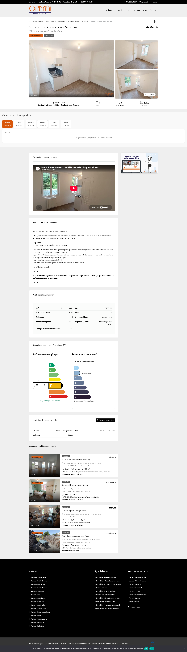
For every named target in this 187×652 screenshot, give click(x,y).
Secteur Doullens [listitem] (135, 584)
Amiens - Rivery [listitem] (36, 615)
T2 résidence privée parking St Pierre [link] (73, 510)
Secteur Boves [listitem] (134, 601)
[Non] (184, 649)
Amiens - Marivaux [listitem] (37, 622)
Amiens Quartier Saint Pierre (56, 231)
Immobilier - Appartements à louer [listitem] (108, 581)
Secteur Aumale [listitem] (134, 598)
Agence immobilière (37, 21)
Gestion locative (140, 10)
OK (146, 649)
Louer (129, 10)
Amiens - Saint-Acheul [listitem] (38, 605)
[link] (44, 465)
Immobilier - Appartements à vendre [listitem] (109, 598)
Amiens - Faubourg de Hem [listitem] (40, 612)
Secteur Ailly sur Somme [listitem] (137, 581)
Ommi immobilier (38, 231)
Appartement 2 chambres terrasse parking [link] (76, 460)
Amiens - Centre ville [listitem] (38, 584)
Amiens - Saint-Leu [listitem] (37, 591)
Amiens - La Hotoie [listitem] (37, 626)
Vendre (120, 10)
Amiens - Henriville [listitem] (37, 601)
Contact (153, 10)
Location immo (49, 21)
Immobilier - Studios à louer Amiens (78, 21)
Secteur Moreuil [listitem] (134, 591)
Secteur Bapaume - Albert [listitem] (138, 577)
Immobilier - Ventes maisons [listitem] (106, 577)
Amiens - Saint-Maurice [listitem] (39, 588)
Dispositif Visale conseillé (41, 267)
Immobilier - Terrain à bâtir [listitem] (105, 601)
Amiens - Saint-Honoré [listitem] (39, 581)
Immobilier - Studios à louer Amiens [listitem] (108, 584)
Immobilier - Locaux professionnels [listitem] (108, 605)
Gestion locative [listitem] (101, 588)
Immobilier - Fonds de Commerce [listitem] (107, 608)
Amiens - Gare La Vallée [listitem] (39, 619)
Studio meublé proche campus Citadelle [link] (75, 485)
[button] (156, 21)
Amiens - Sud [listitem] (35, 595)
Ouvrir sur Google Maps (106, 420)
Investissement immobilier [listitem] (105, 595)
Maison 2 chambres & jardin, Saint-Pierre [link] (75, 536)
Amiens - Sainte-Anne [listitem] (38, 608)
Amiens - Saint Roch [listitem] (38, 598)
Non (151, 649)
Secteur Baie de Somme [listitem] (137, 595)
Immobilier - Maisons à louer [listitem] (106, 591)
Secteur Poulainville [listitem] (136, 588)
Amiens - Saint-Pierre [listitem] (38, 577)
